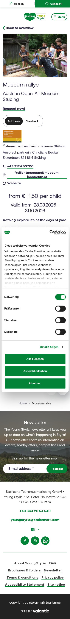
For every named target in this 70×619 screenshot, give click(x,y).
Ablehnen (35, 383)
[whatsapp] (45, 540)
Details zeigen (49, 346)
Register (57, 468)
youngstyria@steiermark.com (35, 520)
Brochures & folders (24, 570)
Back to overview (20, 28)
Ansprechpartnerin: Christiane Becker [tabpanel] (34, 164)
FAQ (52, 563)
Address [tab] (14, 121)
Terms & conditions (22, 577)
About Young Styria (30, 563)
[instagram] (35, 540)
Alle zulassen (35, 358)
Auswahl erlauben (35, 371)
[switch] (60, 309)
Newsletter (53, 570)
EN (33, 529)
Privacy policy (52, 577)
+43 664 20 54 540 (35, 511)
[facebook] (25, 540)
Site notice (56, 584)
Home (23, 403)
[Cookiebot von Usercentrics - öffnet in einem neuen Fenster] (50, 232)
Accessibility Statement (24, 584)
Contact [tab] (32, 121)
